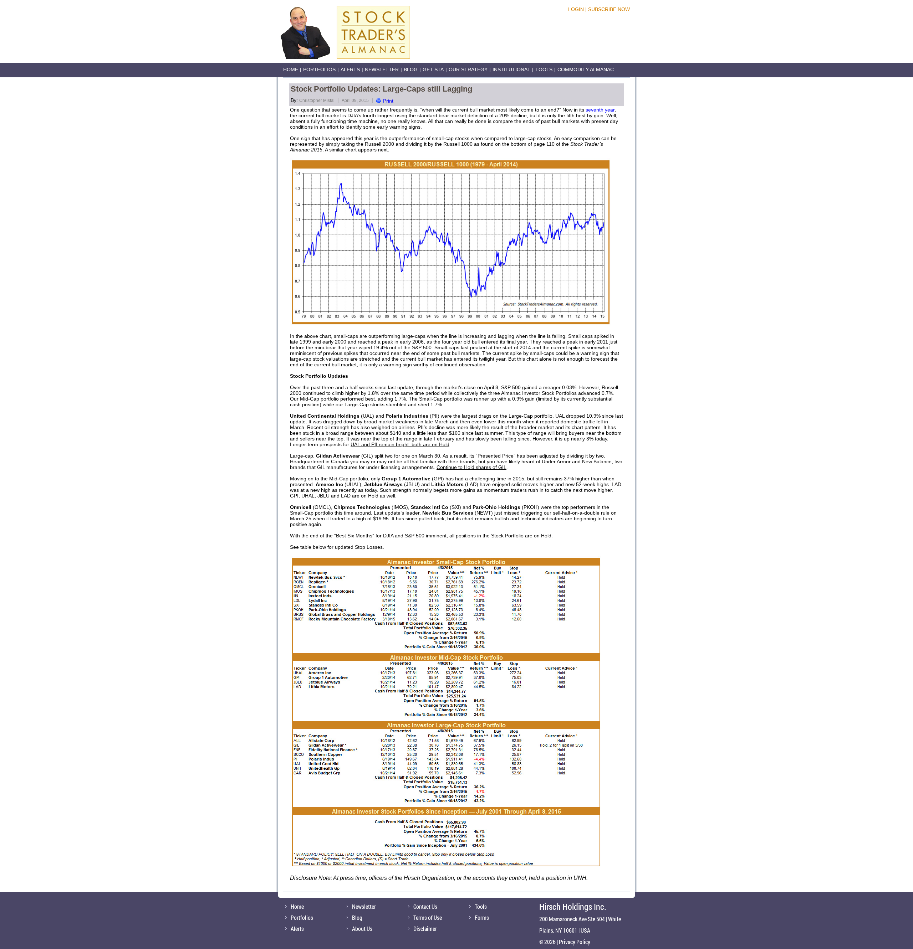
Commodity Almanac (585, 69)
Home (290, 69)
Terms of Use (427, 917)
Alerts (350, 69)
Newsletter (382, 69)
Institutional (511, 69)
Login (576, 9)
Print (388, 101)
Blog (411, 69)
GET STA (433, 69)
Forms (482, 917)
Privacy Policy (574, 941)
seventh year (600, 110)
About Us (362, 928)
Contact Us (425, 906)
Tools (543, 69)
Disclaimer (425, 928)
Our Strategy (468, 69)
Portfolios (319, 69)
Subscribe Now (609, 9)
